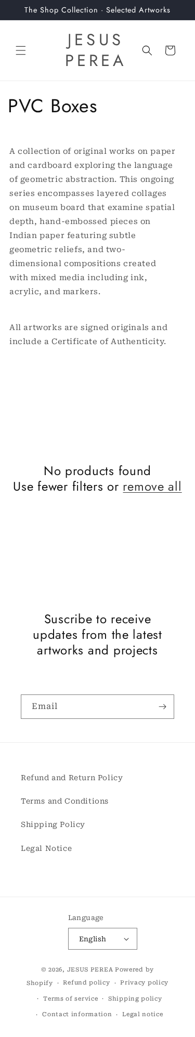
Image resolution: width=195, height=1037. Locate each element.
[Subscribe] (162, 706)
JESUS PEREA (90, 969)
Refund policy (86, 982)
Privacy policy (144, 982)
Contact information (77, 1014)
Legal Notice (46, 848)
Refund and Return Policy (72, 777)
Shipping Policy (53, 824)
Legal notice (142, 1014)
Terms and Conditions (65, 801)
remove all (152, 486)
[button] (20, 50)
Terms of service (70, 998)
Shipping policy (135, 998)
